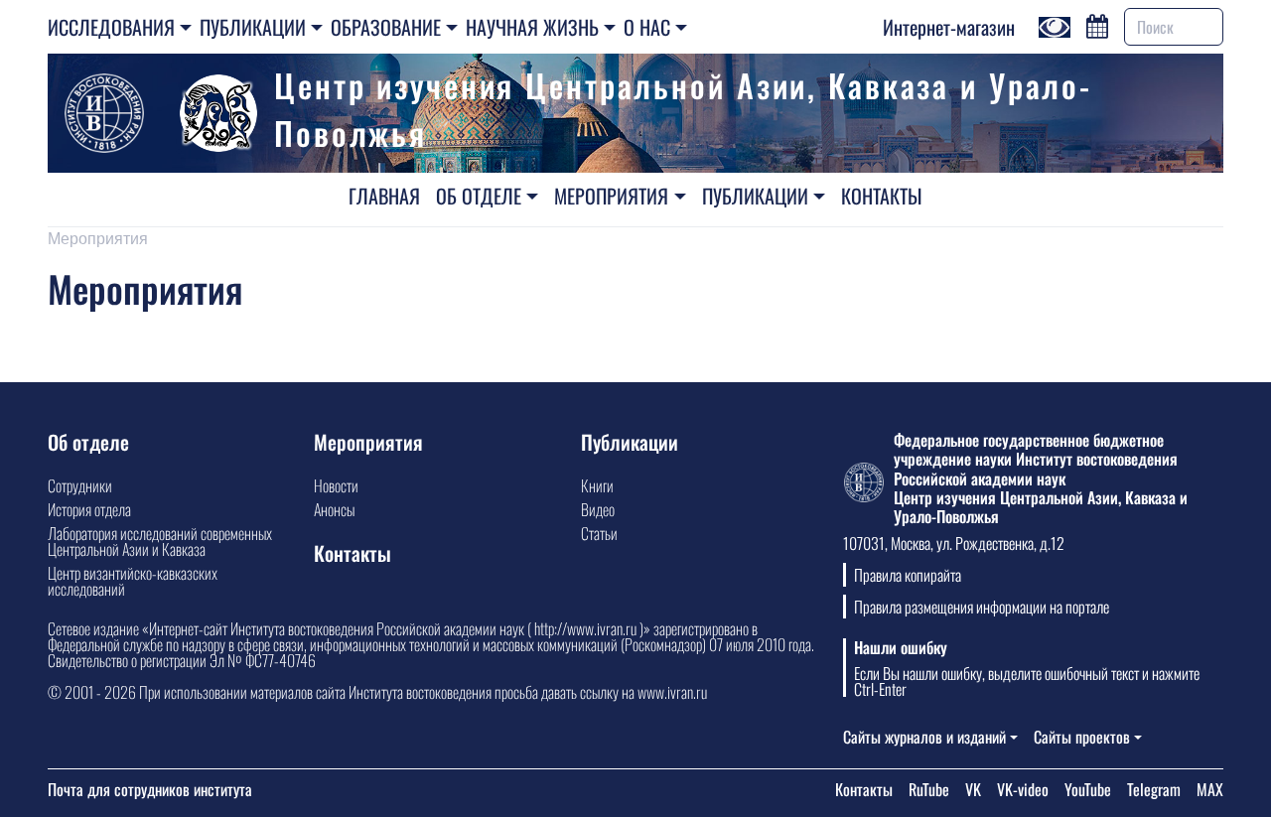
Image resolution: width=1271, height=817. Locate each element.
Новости (336, 485)
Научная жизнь (532, 27)
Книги (597, 485)
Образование (386, 27)
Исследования (111, 27)
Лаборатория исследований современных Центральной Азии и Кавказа (160, 541)
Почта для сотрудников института (150, 789)
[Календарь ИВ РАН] (1097, 24)
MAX (1210, 789)
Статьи (599, 533)
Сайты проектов (1082, 737)
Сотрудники (80, 485)
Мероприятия (611, 195)
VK (973, 789)
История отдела (89, 509)
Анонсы (334, 509)
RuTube (929, 789)
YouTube (1087, 789)
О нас (647, 27)
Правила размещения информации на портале (981, 606)
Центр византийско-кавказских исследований (132, 581)
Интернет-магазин (949, 27)
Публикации (253, 27)
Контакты (881, 195)
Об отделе (478, 195)
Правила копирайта (907, 575)
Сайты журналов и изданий (924, 737)
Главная (384, 195)
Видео (598, 509)
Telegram (1154, 789)
